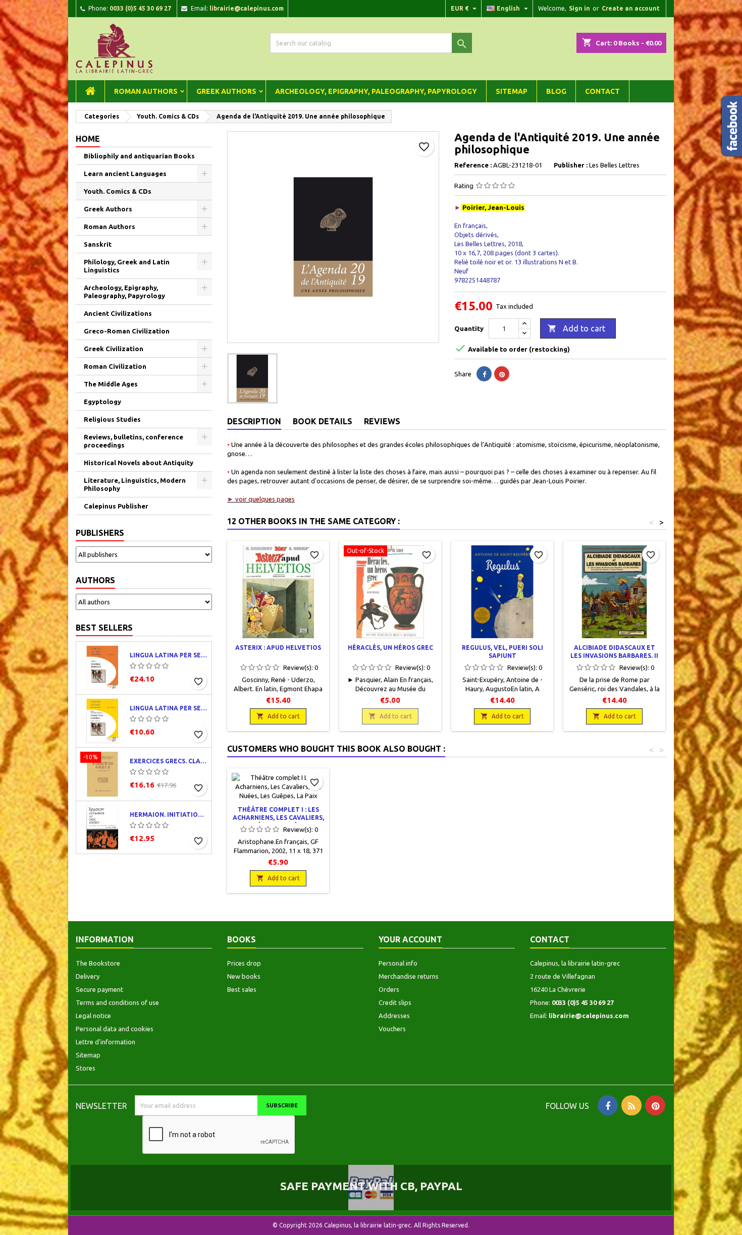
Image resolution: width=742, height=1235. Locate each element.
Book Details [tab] (322, 421)
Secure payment (99, 989)
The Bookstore (98, 963)
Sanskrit (98, 244)
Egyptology (102, 401)
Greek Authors (226, 91)
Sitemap (511, 91)
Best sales (241, 989)
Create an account (631, 8)
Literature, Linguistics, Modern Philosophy (135, 484)
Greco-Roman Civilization (127, 330)
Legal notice (93, 1015)
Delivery (87, 976)
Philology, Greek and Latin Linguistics (127, 265)
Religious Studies (112, 419)
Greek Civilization (113, 348)
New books (243, 976)
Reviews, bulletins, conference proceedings (133, 440)
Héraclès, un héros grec (390, 647)
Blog (556, 91)
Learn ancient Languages (125, 173)
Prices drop (244, 963)
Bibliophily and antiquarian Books (139, 155)
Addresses (394, 1015)
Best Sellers (104, 627)
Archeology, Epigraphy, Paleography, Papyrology (376, 91)
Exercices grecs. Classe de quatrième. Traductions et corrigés (168, 761)
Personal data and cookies (114, 1028)
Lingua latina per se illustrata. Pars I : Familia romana (168, 655)
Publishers (100, 532)
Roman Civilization (115, 366)
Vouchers (392, 1028)
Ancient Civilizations (118, 313)
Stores (85, 1068)
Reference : (473, 165)
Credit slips (395, 1002)
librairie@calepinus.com (246, 8)
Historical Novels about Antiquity (138, 462)
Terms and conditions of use (117, 1002)
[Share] (484, 373)
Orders (389, 989)
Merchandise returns (409, 976)
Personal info (398, 963)
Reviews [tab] (382, 421)
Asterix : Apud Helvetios (278, 647)
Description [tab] (254, 421)
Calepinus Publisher (116, 506)
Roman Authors (146, 91)
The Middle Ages (111, 383)
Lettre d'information (105, 1041)
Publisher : (571, 165)
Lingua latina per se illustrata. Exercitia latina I (168, 708)
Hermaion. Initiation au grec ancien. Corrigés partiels (168, 814)
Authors (95, 580)
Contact (602, 91)
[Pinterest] (501, 373)
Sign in (579, 8)
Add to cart (576, 328)
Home (88, 138)
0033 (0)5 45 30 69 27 (140, 8)
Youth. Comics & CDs (117, 191)
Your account (410, 939)
